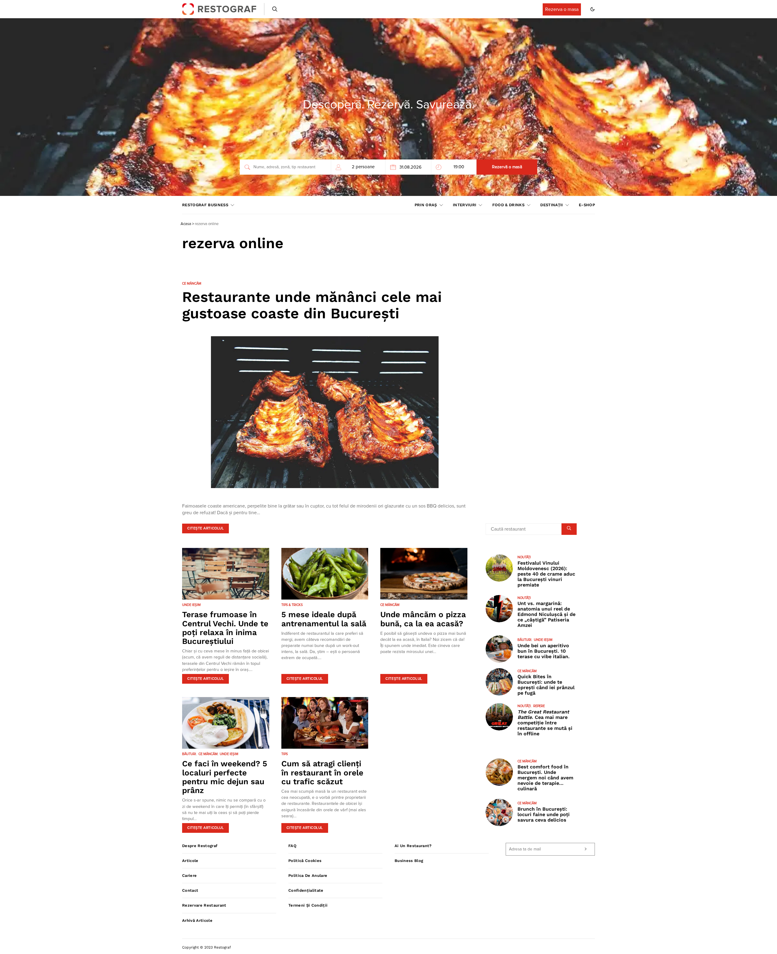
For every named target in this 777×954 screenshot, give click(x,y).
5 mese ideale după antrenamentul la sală (323, 619)
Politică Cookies (304, 860)
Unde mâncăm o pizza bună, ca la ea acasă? (423, 619)
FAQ (292, 845)
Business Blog (409, 860)
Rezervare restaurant (204, 905)
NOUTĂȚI (524, 557)
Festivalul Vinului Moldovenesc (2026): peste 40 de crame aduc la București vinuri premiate (546, 574)
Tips (284, 754)
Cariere (189, 875)
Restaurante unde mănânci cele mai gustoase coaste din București (312, 305)
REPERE (539, 706)
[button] (592, 9)
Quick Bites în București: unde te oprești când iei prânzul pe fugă (546, 685)
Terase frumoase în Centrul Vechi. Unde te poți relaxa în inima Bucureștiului (225, 628)
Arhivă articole (197, 920)
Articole (190, 860)
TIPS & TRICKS (292, 605)
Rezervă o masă (507, 167)
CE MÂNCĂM (191, 283)
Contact (190, 890)
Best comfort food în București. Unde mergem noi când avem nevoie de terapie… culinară (545, 778)
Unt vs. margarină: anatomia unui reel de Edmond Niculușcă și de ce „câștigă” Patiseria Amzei (546, 614)
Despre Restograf (199, 845)
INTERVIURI (464, 205)
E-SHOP (587, 205)
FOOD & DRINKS (508, 205)
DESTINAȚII (551, 205)
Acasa (186, 224)
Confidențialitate (306, 890)
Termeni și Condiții (307, 905)
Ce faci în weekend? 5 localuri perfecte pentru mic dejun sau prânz (224, 777)
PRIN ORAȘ (426, 205)
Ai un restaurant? (413, 845)
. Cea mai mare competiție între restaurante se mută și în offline (544, 723)
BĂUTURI (189, 754)
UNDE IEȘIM (191, 605)
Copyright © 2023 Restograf (206, 947)
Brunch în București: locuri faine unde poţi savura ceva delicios (543, 814)
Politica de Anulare (307, 875)
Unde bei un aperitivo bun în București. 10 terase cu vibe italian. (543, 651)
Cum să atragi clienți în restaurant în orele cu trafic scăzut (322, 772)
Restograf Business (205, 205)
